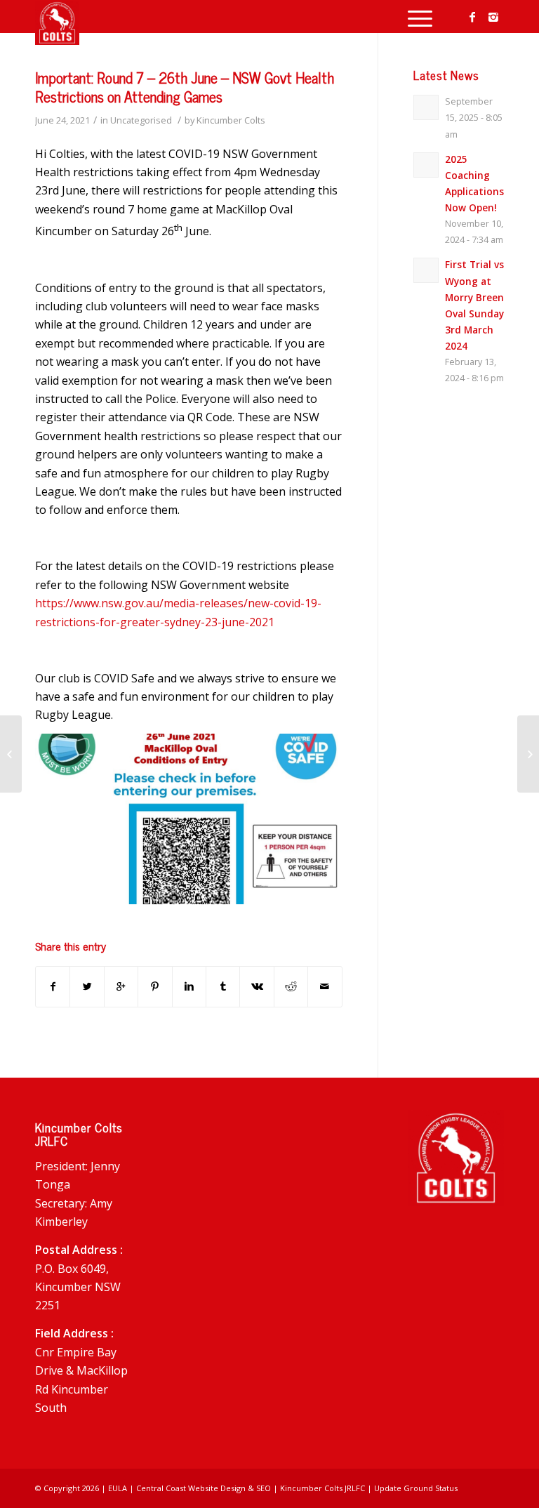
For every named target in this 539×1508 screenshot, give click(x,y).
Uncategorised (141, 120)
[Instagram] (493, 16)
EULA (117, 1488)
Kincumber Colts (231, 120)
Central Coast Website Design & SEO (203, 1488)
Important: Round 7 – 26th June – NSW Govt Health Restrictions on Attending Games (184, 86)
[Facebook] (472, 16)
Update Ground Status (416, 1488)
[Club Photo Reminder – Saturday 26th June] (11, 754)
